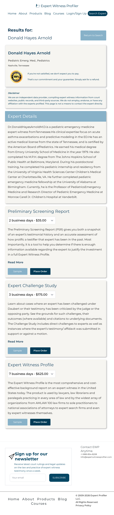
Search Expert (97, 13)
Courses (58, 13)
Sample (17, 271)
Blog (47, 13)
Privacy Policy (83, 505)
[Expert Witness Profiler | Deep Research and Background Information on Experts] (57, 5)
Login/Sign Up (76, 13)
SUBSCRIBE (59, 477)
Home (12, 13)
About (23, 13)
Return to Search (93, 35)
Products (35, 13)
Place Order (40, 271)
